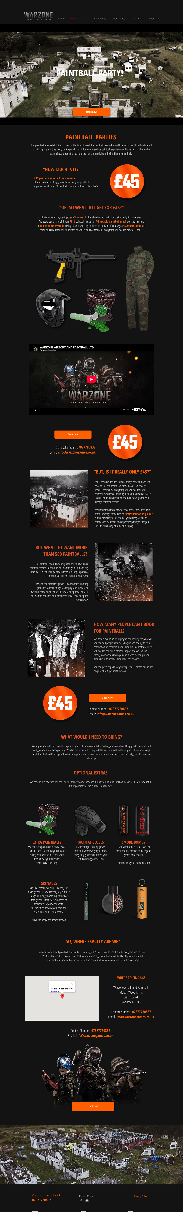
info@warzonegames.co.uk (77, 452)
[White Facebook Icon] (81, 1201)
